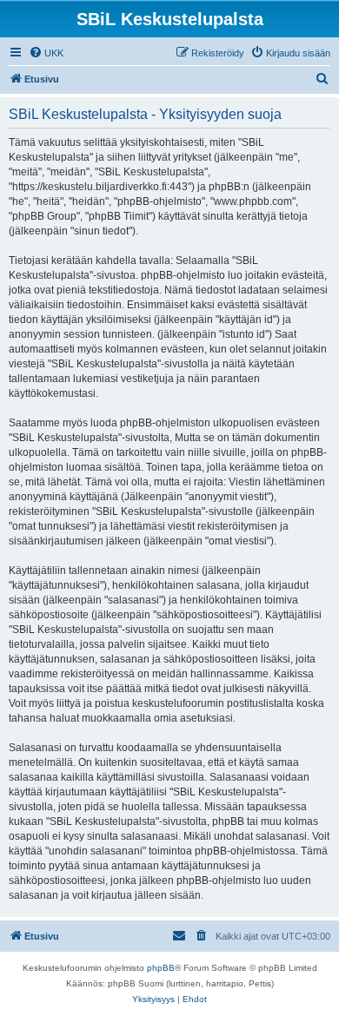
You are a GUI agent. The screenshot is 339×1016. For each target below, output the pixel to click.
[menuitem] (46, 53)
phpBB (161, 968)
